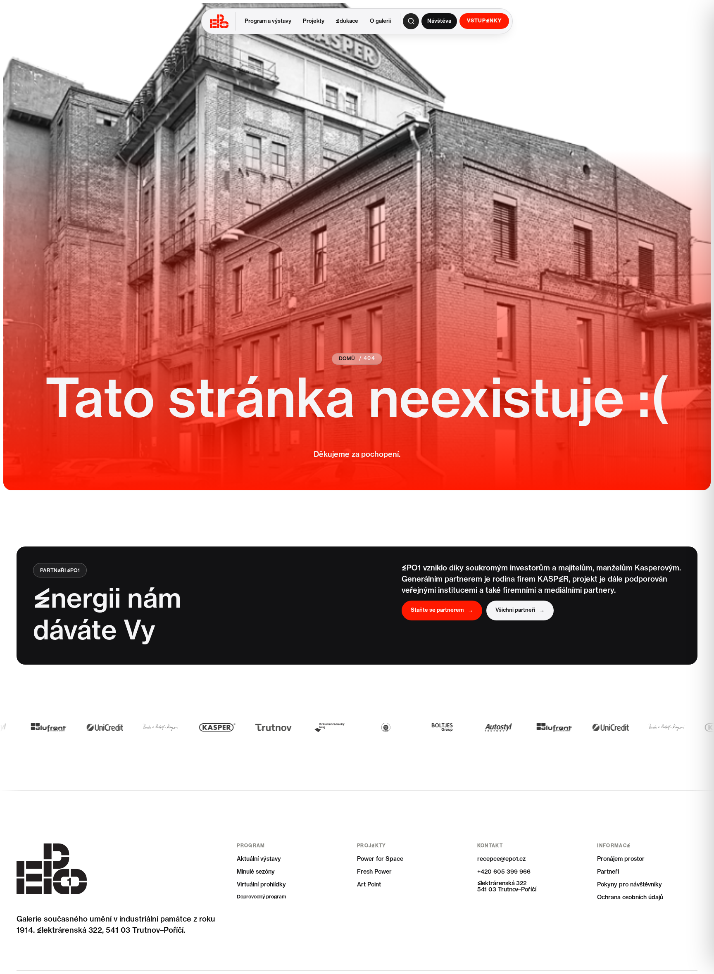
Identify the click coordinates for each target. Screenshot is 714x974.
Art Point (369, 885)
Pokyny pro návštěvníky (629, 885)
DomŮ (347, 358)
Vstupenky (484, 21)
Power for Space (380, 859)
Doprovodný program (261, 897)
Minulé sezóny (256, 872)
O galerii (380, 21)
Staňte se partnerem (442, 610)
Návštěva (439, 21)
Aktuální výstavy (259, 859)
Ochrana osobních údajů (630, 897)
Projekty (313, 21)
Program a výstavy (268, 21)
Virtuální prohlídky (261, 885)
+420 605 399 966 (504, 872)
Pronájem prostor (621, 859)
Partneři (608, 872)
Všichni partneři (520, 610)
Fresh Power (374, 872)
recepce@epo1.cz (501, 859)
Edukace (347, 21)
